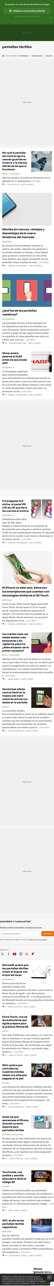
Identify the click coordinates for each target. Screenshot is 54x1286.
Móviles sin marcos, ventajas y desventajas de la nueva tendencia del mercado (23, 233)
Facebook (8, 953)
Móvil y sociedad (11, 174)
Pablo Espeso (15, 1006)
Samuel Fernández (17, 265)
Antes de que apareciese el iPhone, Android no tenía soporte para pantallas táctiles (15, 1123)
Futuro (5, 1083)
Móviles (24, 55)
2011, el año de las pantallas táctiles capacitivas (13, 1223)
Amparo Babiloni (17, 343)
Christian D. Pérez (18, 1255)
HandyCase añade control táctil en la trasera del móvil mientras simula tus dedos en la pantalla (14, 695)
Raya (10, 1210)
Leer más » (36, 181)
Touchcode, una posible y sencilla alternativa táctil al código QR (14, 1177)
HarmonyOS (37, 55)
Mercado (7, 242)
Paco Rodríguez (16, 730)
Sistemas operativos (12, 1134)
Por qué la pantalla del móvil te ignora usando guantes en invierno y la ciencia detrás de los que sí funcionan (14, 161)
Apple (5, 1031)
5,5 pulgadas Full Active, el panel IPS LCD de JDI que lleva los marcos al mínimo (15, 506)
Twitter (2, 953)
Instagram (21, 953)
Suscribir (47, 933)
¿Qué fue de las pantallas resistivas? (19, 312)
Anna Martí (14, 679)
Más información (43, 1283)
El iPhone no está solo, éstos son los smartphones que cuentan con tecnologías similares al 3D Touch (25, 591)
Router (49, 55)
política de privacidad (37, 939)
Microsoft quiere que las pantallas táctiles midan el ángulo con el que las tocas (15, 970)
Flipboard (33, 953)
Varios (5, 707)
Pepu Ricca (13, 184)
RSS (27, 953)
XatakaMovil (8, 319)
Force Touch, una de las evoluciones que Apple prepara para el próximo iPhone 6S (15, 1021)
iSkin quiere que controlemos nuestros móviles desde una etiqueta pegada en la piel (14, 1071)
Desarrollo (8, 367)
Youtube (14, 953)
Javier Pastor (16, 1158)
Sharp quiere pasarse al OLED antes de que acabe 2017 (14, 358)
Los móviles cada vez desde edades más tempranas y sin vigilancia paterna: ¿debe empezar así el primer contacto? (15, 642)
